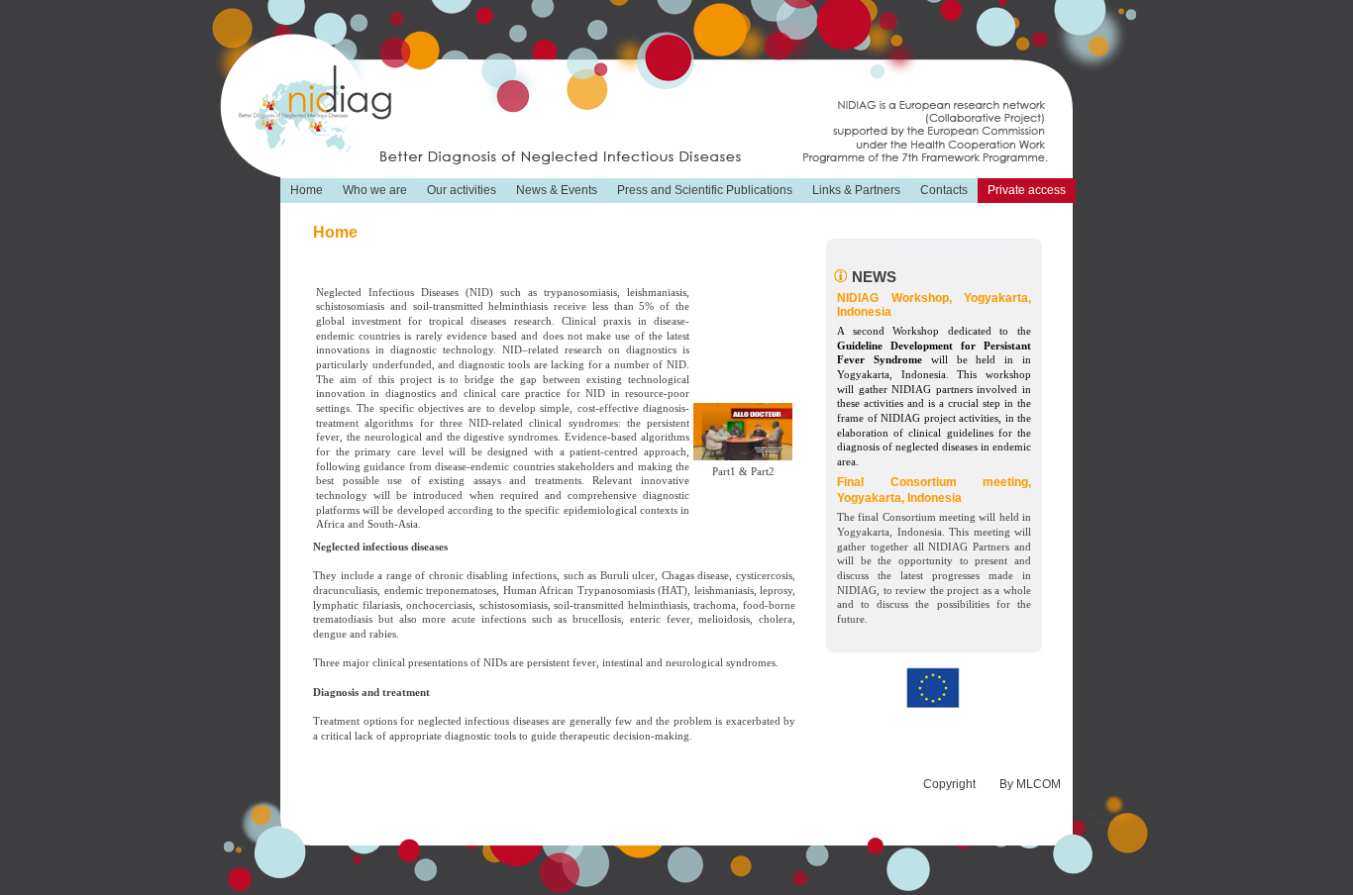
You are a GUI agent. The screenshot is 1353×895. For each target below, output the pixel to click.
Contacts (944, 190)
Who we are (375, 190)
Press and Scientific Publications (704, 190)
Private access (1027, 190)
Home (306, 190)
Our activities (461, 190)
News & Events (556, 190)
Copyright (949, 784)
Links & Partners (856, 190)
